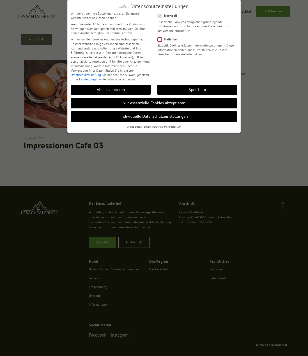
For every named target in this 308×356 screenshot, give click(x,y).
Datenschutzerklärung (86, 75)
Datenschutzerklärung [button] (156, 126)
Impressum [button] (175, 126)
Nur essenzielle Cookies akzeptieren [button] (154, 103)
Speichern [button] (197, 89)
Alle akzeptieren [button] (111, 89)
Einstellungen (88, 79)
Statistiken (171, 39)
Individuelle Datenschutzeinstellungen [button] (154, 116)
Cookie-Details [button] (135, 126)
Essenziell (170, 16)
